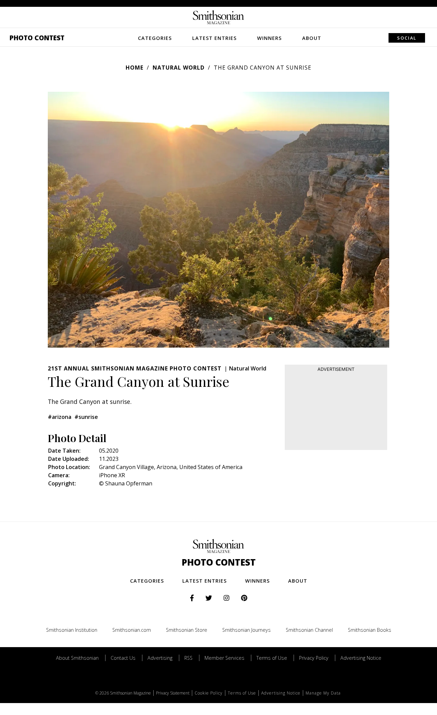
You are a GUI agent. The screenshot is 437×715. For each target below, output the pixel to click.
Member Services (224, 658)
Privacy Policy (313, 658)
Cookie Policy (209, 693)
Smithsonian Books (369, 630)
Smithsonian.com (131, 630)
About (311, 38)
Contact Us (123, 658)
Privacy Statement (172, 693)
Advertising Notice (360, 658)
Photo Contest (37, 37)
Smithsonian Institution (71, 630)
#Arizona (59, 417)
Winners (269, 38)
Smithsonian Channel (309, 630)
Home (134, 67)
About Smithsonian (77, 658)
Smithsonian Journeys (246, 630)
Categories (155, 38)
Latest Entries (214, 38)
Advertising (159, 658)
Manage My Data (323, 693)
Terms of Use (271, 658)
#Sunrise (86, 417)
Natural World (179, 67)
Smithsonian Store (186, 630)
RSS (188, 658)
